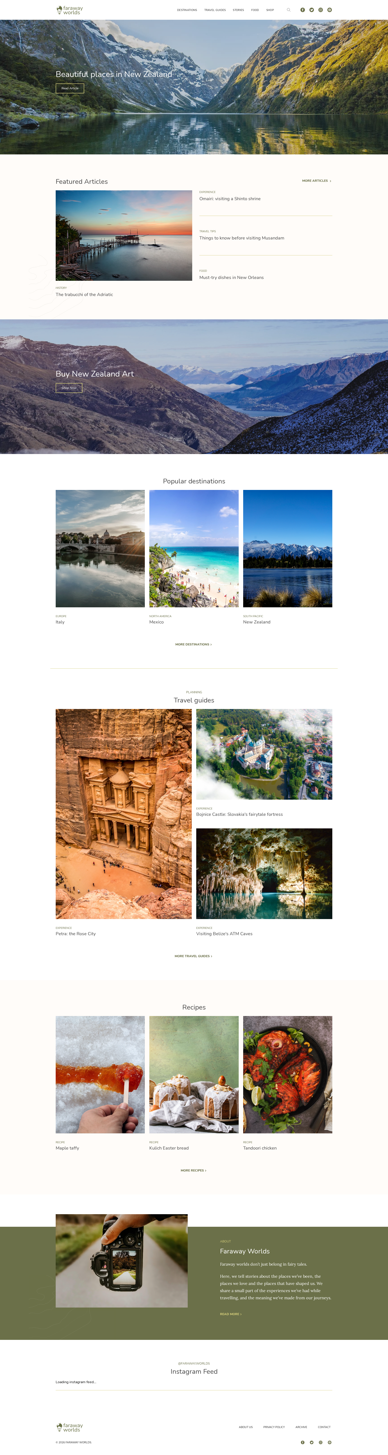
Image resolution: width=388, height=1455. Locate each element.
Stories (238, 10)
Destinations (187, 10)
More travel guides (192, 956)
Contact (324, 1427)
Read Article (70, 88)
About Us (246, 1427)
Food (255, 10)
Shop (270, 10)
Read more (229, 1314)
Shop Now (69, 388)
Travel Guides (215, 10)
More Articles (315, 181)
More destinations (192, 644)
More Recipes (192, 1170)
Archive (301, 1427)
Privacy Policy (274, 1427)
